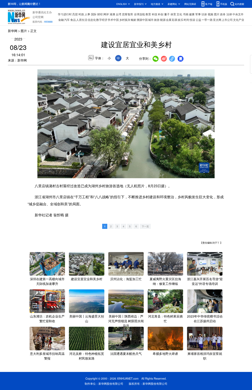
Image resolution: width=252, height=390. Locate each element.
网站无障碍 (190, 4)
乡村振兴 (124, 20)
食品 (73, 20)
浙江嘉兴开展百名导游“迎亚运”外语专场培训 (205, 281)
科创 (160, 14)
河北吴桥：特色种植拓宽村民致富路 (86, 356)
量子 (167, 14)
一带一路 (207, 20)
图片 (217, 14)
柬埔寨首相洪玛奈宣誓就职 (204, 356)
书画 (185, 14)
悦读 (192, 20)
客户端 (208, 4)
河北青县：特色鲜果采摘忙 (165, 318)
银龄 (133, 20)
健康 (192, 14)
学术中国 (113, 20)
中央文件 (238, 14)
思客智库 (127, 14)
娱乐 (180, 20)
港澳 (112, 14)
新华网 (12, 30)
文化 (179, 14)
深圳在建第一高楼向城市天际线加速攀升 (47, 281)
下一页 (145, 226)
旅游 (156, 20)
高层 (75, 14)
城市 (151, 20)
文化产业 (238, 20)
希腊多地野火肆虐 (165, 353)
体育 (173, 14)
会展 (168, 20)
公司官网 (38, 17)
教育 (148, 14)
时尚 (186, 20)
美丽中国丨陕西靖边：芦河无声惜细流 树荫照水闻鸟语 (126, 321)
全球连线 (139, 14)
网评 (106, 14)
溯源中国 (142, 20)
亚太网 (217, 20)
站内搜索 (239, 4)
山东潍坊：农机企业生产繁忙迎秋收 (47, 318)
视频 (210, 14)
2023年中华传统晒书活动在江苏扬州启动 (204, 318)
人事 (87, 14)
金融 (61, 20)
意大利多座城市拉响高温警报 (47, 356)
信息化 (92, 20)
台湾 (118, 14)
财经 (100, 14)
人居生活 (81, 20)
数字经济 (101, 20)
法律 (229, 14)
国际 (93, 14)
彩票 (174, 20)
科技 (154, 14)
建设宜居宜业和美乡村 (86, 279)
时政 (81, 14)
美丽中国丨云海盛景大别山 (86, 318)
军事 (198, 14)
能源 (163, 20)
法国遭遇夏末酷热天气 (126, 353)
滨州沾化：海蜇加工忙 (126, 279)
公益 (198, 20)
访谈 (204, 14)
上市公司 (227, 20)
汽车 (67, 20)
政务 (223, 14)
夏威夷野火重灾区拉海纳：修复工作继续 (165, 281)
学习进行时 (65, 14)
